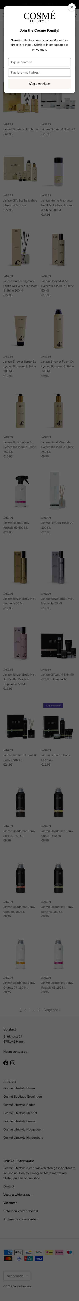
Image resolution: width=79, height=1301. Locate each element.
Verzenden (39, 83)
